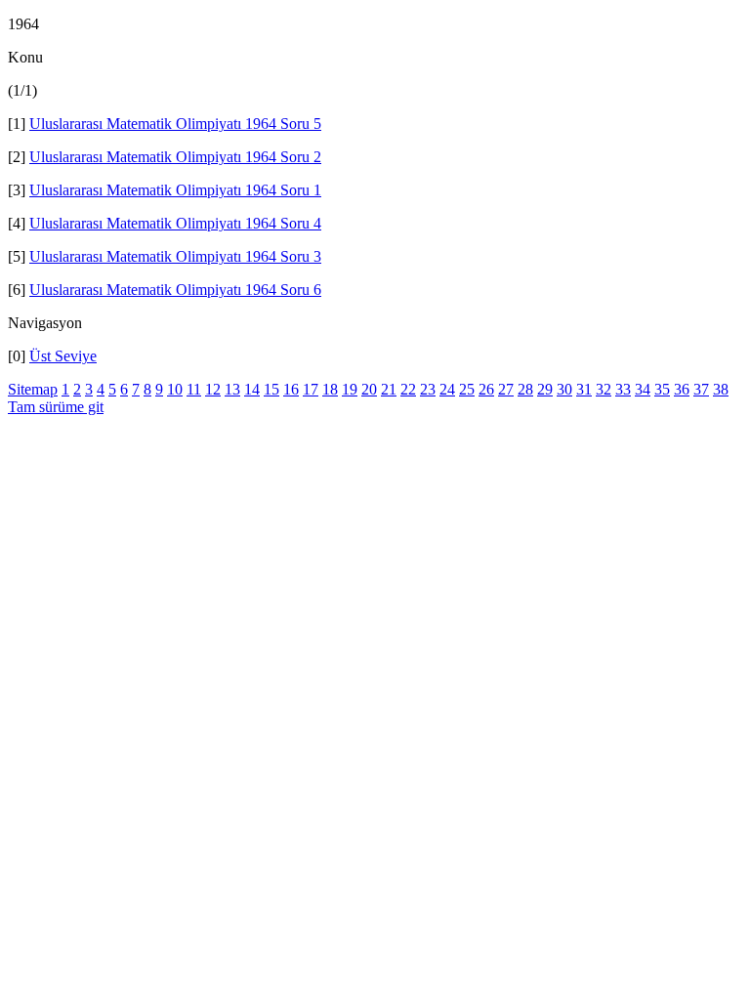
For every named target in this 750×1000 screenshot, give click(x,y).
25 (467, 389)
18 (330, 389)
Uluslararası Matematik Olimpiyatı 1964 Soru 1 (175, 190)
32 (603, 389)
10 (175, 389)
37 (701, 389)
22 (408, 389)
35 (662, 389)
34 (642, 389)
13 (232, 389)
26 (486, 389)
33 (623, 389)
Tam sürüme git (56, 406)
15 (271, 389)
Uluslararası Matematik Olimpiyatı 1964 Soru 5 (175, 123)
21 (388, 389)
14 (252, 389)
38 (721, 389)
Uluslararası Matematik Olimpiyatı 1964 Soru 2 (175, 156)
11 (194, 389)
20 (369, 389)
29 (545, 389)
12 (213, 389)
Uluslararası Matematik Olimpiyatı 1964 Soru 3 (175, 256)
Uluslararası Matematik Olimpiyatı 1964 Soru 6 (175, 289)
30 (564, 389)
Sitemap (33, 389)
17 (310, 389)
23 (428, 389)
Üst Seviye (63, 356)
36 (681, 389)
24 (447, 389)
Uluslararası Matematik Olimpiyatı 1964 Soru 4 (175, 223)
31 (584, 389)
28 (525, 389)
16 (291, 389)
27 (506, 389)
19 (349, 389)
